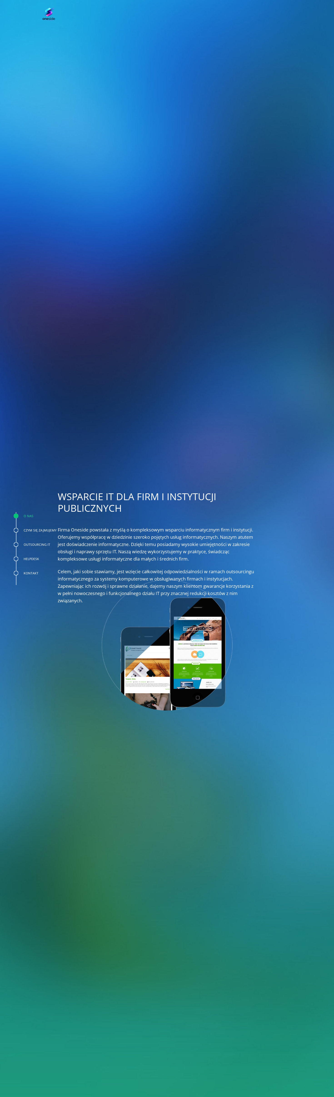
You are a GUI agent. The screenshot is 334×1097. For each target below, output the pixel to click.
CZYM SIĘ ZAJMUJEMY (40, 530)
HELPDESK (31, 559)
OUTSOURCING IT (37, 544)
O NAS (28, 516)
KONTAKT (31, 573)
